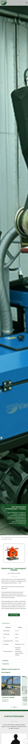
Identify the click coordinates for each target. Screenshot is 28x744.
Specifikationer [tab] (6, 623)
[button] (26, 3)
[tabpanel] (14, 642)
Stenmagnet (18, 537)
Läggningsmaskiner (9, 537)
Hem (2, 537)
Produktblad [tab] (5, 660)
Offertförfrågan (14, 615)
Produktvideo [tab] (5, 664)
